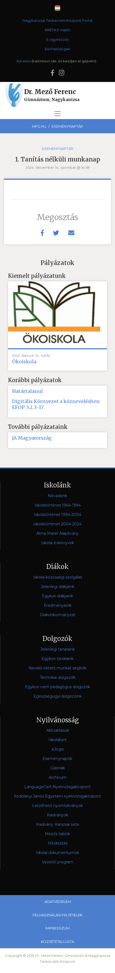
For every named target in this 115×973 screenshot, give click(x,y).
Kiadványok (57, 815)
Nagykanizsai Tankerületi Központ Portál (57, 20)
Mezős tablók (57, 833)
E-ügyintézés (57, 39)
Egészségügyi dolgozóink (57, 696)
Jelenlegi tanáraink (57, 649)
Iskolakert (57, 739)
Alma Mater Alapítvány (57, 533)
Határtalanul (27, 391)
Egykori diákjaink (57, 596)
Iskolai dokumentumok (57, 852)
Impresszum (57, 928)
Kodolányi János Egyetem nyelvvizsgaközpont (57, 796)
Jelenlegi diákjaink (57, 586)
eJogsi (58, 749)
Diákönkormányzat (57, 614)
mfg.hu (39, 126)
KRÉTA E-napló (57, 30)
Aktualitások (57, 730)
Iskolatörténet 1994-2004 (57, 514)
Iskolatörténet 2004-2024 (57, 524)
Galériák (57, 768)
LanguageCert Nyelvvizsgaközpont (57, 786)
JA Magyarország (32, 438)
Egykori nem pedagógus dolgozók (57, 686)
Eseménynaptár (67, 126)
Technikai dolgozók (57, 677)
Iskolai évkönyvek (57, 542)
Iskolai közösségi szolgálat (57, 577)
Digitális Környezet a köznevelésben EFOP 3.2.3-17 (56, 404)
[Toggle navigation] (57, 113)
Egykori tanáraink (57, 658)
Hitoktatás (57, 843)
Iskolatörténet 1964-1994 (57, 505)
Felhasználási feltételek (57, 915)
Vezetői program (57, 862)
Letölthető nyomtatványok (57, 805)
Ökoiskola (24, 362)
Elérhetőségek (57, 49)
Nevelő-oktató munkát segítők (57, 668)
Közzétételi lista (57, 941)
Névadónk (57, 495)
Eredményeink (57, 605)
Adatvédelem (57, 901)
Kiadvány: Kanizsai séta (57, 824)
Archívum (58, 777)
